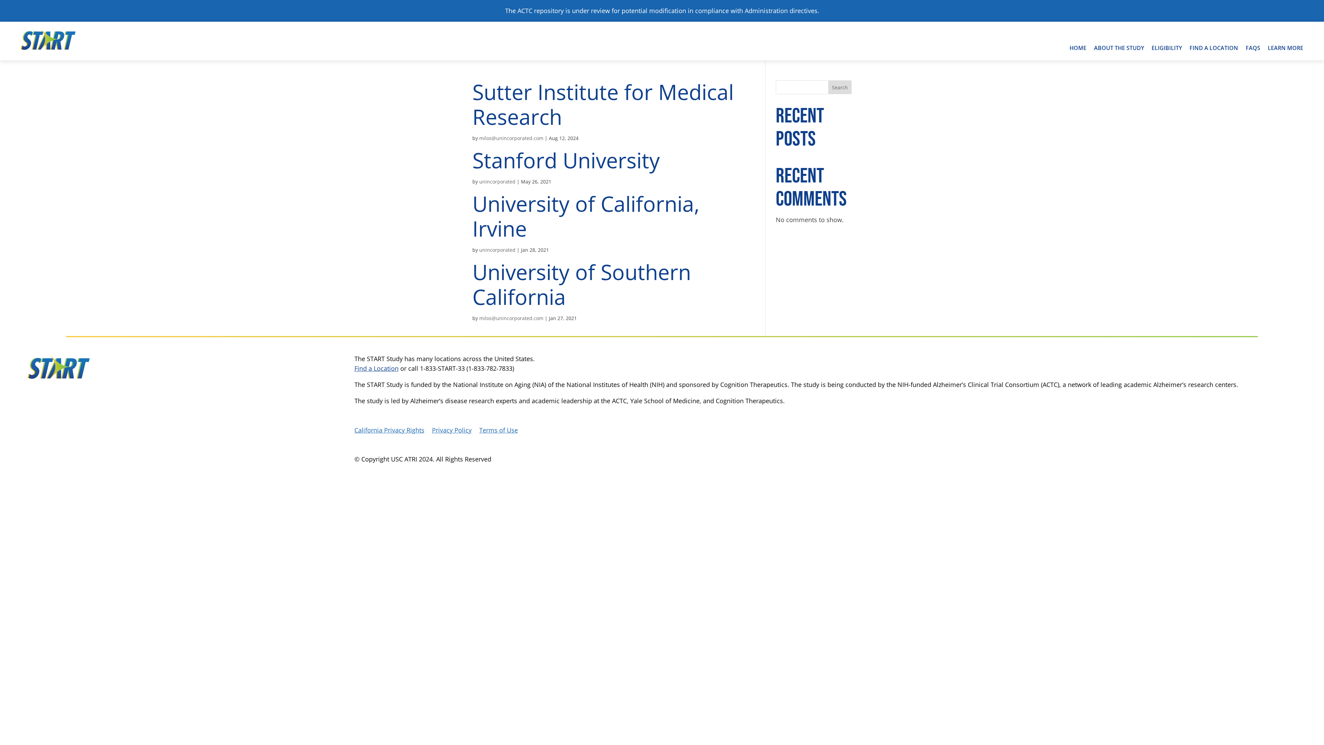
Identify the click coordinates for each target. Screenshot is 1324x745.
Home (1078, 48)
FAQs (1253, 48)
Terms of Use (498, 431)
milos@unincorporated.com (511, 138)
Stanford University (566, 160)
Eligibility (1167, 48)
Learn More (1285, 48)
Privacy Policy (452, 431)
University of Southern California (581, 284)
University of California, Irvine (586, 216)
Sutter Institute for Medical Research (603, 104)
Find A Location (1214, 48)
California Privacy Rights (389, 431)
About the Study (1119, 48)
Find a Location (376, 368)
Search (840, 87)
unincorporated (497, 181)
